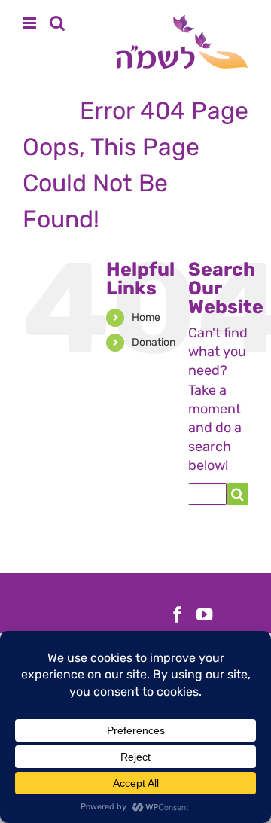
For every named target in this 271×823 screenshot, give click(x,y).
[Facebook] (177, 615)
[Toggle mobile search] (57, 23)
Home (146, 317)
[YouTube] (204, 615)
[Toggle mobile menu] (30, 23)
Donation (153, 342)
